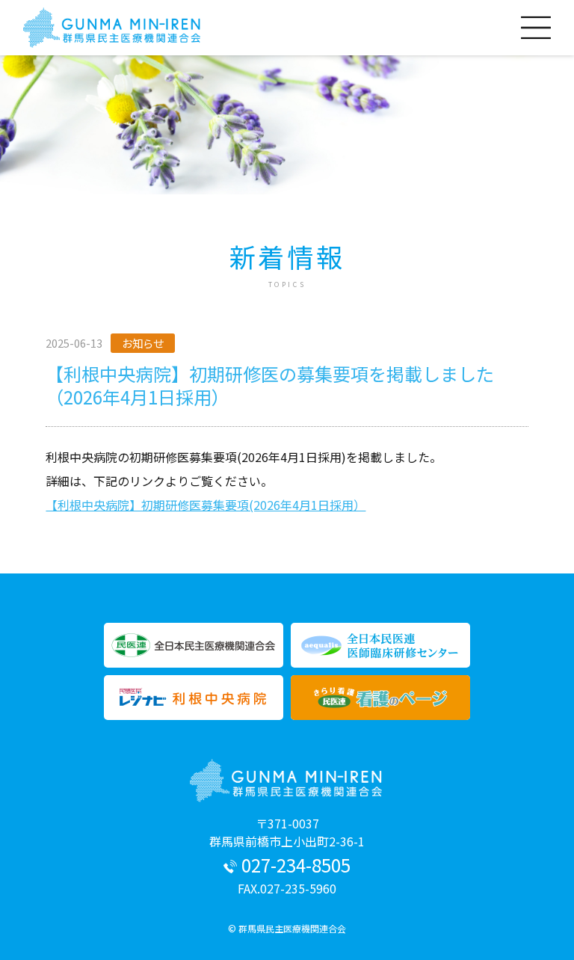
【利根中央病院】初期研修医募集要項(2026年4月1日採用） (205, 505)
